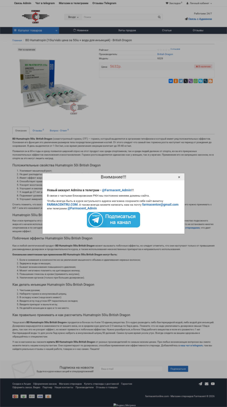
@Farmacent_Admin (116, 190)
